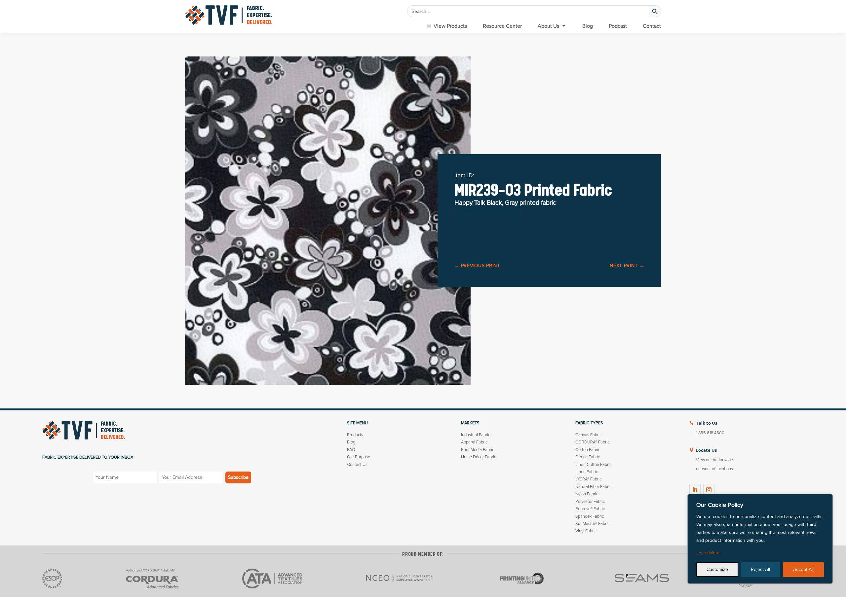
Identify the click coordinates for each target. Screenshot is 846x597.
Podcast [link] (618, 26)
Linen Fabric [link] (586, 471)
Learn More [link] (708, 553)
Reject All (760, 569)
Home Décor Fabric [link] (478, 457)
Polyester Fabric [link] (590, 501)
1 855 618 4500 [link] (710, 433)
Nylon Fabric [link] (586, 494)
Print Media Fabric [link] (477, 449)
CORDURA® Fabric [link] (592, 442)
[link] (228, 15)
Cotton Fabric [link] (587, 449)
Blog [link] (587, 26)
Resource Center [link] (502, 26)
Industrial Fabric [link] (475, 435)
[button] (695, 489)
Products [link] (355, 435)
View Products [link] (450, 26)
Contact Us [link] (357, 464)
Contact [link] (652, 26)
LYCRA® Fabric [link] (588, 479)
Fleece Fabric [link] (587, 457)
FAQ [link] (351, 449)
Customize (717, 569)
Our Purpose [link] (358, 457)
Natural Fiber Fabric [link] (593, 486)
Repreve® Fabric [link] (590, 508)
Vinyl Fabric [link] (585, 531)
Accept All (803, 569)
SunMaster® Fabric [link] (592, 523)
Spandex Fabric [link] (589, 516)
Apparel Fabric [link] (474, 442)
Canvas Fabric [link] (588, 435)
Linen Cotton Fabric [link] (593, 464)
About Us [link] (548, 26)
